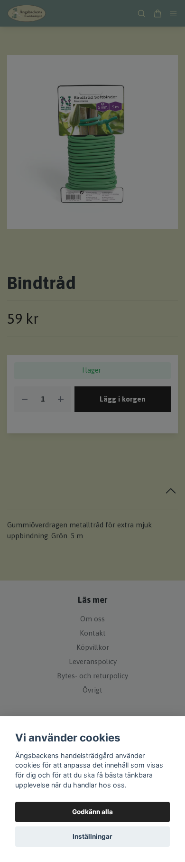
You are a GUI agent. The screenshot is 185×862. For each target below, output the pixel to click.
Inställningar (92, 836)
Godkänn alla (92, 811)
